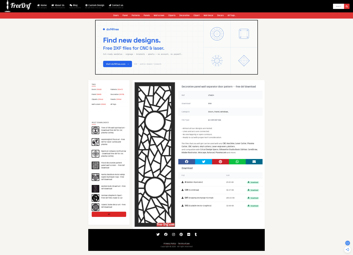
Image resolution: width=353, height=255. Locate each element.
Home (42, 6)
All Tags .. (232, 15)
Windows (224, 112)
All (109, 214)
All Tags (113, 104)
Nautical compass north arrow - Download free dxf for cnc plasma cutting (113, 153)
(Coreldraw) (192, 190)
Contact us (116, 6)
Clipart (196, 15)
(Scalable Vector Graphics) (198, 206)
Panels (147, 15)
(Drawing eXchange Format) (199, 198)
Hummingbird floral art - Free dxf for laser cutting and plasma (113, 142)
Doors (116, 15)
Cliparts (171, 15)
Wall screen (159, 15)
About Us (58, 6)
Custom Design (94, 6)
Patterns (136, 15)
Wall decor (208, 15)
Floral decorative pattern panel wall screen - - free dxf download (113, 165)
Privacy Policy (170, 243)
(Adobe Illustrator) (194, 182)
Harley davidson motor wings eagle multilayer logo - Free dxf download (113, 177)
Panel (125, 15)
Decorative (184, 15)
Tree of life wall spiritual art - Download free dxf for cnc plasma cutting (113, 130)
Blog (75, 6)
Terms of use (184, 243)
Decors (220, 15)
